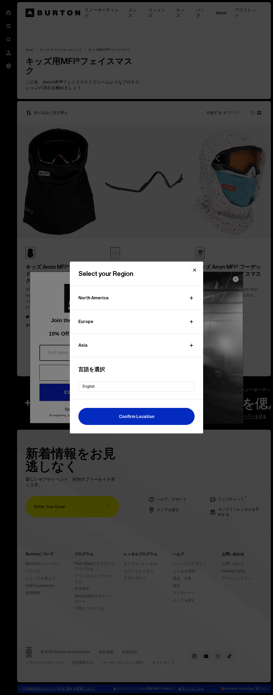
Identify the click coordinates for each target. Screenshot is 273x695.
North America (93, 298)
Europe (85, 321)
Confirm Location (136, 416)
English (89, 386)
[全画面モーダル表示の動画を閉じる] (194, 270)
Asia (82, 345)
